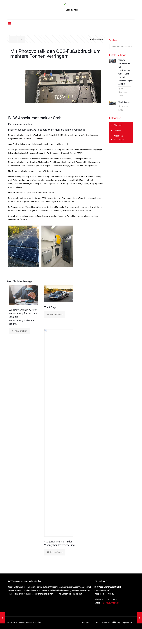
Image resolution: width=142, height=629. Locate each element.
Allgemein (118, 125)
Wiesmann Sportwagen (119, 137)
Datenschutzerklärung (110, 622)
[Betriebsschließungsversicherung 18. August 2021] (139, 617)
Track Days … (51, 307)
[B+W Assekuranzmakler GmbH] (71, 10)
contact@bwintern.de (109, 603)
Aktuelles (85, 622)
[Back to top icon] (129, 623)
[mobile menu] (9, 23)
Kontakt (95, 622)
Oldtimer (117, 130)
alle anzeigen (97, 39)
